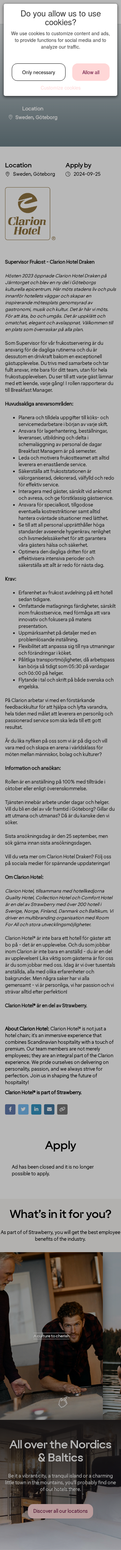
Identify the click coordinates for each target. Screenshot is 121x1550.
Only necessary (38, 72)
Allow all (90, 72)
